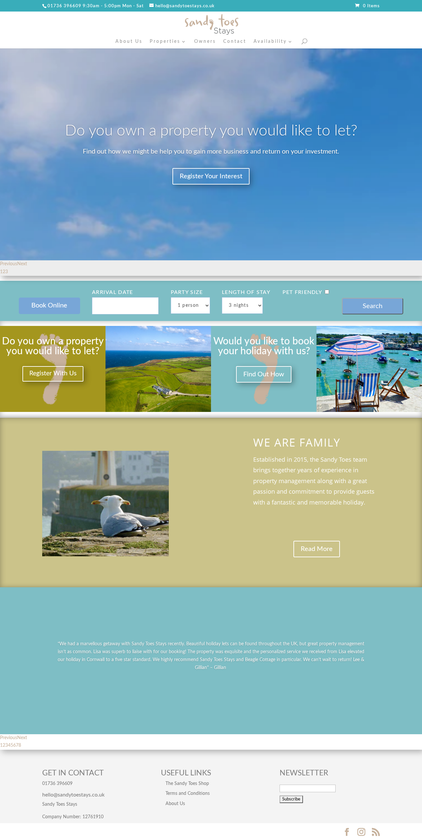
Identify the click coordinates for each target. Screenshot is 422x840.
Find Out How (263, 374)
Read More (317, 549)
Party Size (187, 292)
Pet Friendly (302, 292)
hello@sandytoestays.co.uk (73, 794)
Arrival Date (112, 292)
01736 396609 (64, 6)
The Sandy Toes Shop (187, 783)
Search (372, 306)
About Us (128, 41)
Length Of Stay (246, 292)
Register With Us (52, 373)
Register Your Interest (211, 176)
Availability (270, 41)
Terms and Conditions (188, 793)
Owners (205, 41)
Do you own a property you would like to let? (211, 130)
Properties (165, 41)
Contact (234, 41)
